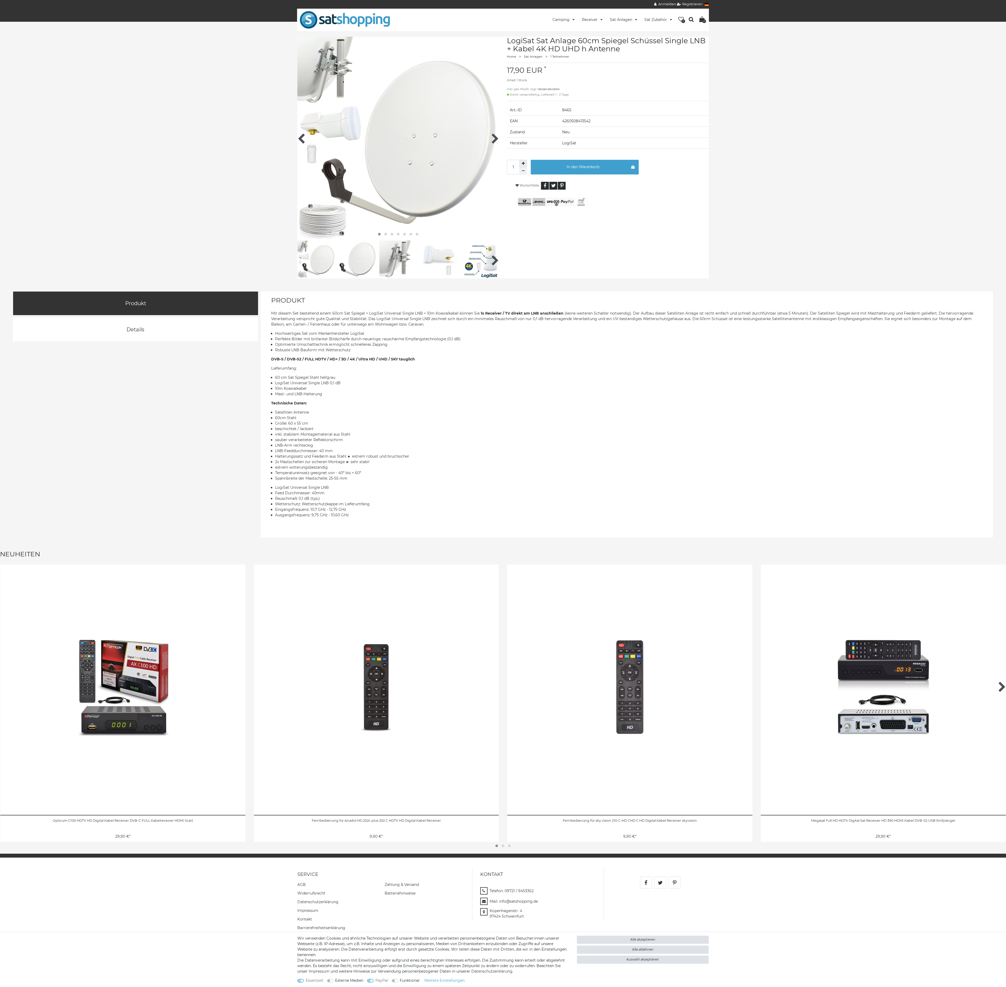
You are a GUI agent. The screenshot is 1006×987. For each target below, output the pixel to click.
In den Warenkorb (583, 167)
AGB (301, 884)
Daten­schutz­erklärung (317, 902)
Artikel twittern (553, 186)
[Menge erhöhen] (523, 163)
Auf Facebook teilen (545, 186)
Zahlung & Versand (402, 884)
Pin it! (562, 186)
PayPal (381, 980)
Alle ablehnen (642, 949)
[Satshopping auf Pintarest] (674, 882)
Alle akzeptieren (642, 939)
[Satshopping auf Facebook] (646, 882)
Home (511, 56)
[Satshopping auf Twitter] (660, 882)
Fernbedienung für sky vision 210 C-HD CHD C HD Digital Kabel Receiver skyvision (630, 821)
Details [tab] (135, 329)
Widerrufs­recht (311, 893)
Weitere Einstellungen (444, 980)
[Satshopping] (345, 19)
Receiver (590, 19)
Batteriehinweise (400, 893)
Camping (562, 19)
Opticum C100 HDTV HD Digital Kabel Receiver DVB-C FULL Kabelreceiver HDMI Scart (123, 821)
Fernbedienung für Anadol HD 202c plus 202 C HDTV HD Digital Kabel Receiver (376, 821)
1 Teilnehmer (559, 56)
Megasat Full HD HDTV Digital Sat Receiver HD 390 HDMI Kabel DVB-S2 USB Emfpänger (883, 821)
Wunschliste (529, 185)
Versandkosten (549, 89)
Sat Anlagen (621, 19)
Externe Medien (349, 980)
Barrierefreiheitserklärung (321, 927)
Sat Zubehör (656, 19)
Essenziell (314, 980)
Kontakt (304, 919)
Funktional (409, 980)
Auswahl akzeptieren (642, 959)
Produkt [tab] (135, 303)
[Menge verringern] (523, 170)
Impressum (307, 910)
